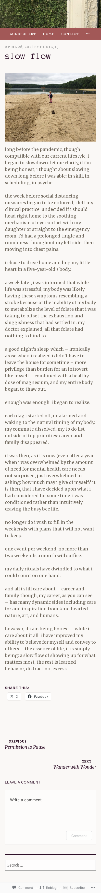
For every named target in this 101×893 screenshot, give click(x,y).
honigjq (49, 47)
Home (48, 34)
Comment (79, 836)
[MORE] (88, 34)
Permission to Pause (25, 745)
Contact (70, 34)
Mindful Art (23, 34)
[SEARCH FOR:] (50, 865)
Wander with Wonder (74, 765)
